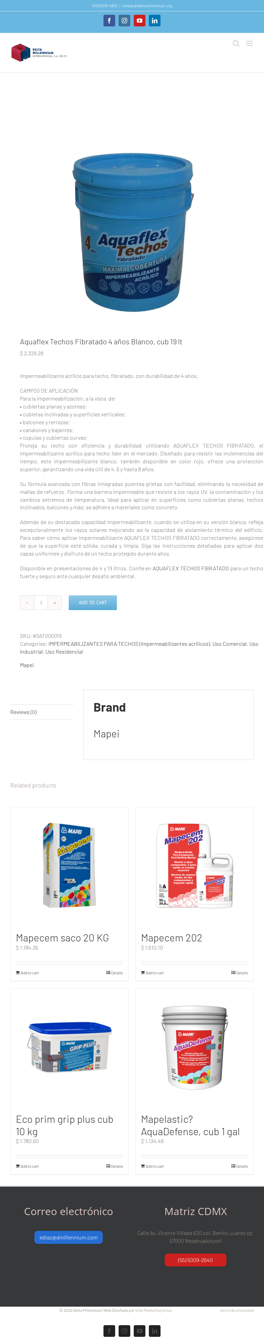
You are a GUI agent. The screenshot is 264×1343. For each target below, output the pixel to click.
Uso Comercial (229, 643)
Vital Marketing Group (153, 1310)
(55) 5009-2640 (195, 1260)
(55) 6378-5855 (105, 5)
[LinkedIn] (155, 20)
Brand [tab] (17, 696)
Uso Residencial (64, 651)
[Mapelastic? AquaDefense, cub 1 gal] (194, 1047)
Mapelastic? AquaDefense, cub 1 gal (190, 1125)
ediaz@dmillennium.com (69, 1237)
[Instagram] (124, 20)
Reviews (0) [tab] (23, 712)
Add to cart (93, 602)
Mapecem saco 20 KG (62, 937)
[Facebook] (109, 20)
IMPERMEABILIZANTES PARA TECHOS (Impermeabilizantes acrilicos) (129, 643)
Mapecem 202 (171, 937)
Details (117, 972)
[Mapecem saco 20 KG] (69, 866)
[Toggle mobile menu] (250, 43)
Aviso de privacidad (237, 1310)
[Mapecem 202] (194, 866)
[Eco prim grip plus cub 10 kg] (69, 1047)
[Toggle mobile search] (236, 43)
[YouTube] (139, 20)
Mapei (27, 665)
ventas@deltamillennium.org (147, 5)
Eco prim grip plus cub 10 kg (64, 1125)
